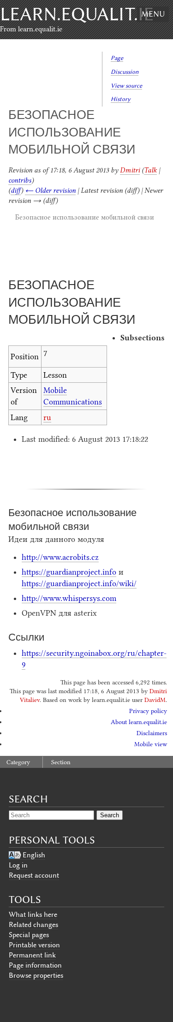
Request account (34, 875)
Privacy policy (148, 710)
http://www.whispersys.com (69, 598)
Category (18, 762)
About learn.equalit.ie (139, 722)
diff (16, 190)
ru (47, 417)
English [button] (34, 855)
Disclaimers (152, 733)
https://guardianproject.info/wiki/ (79, 583)
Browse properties (36, 975)
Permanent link (32, 955)
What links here (33, 914)
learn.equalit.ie (77, 14)
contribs (19, 180)
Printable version (34, 945)
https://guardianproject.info (69, 571)
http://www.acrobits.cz (60, 557)
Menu (153, 13)
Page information (35, 965)
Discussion (124, 71)
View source (126, 85)
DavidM (155, 699)
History (121, 98)
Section (61, 762)
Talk (150, 170)
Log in (18, 865)
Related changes (33, 925)
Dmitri (130, 170)
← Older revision (50, 190)
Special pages (29, 935)
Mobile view (150, 744)
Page (117, 57)
